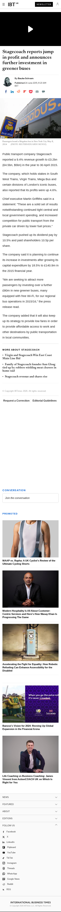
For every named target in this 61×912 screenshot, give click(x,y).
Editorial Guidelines (45, 400)
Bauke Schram (26, 78)
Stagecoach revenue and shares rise (26, 376)
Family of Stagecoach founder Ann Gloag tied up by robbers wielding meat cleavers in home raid (29, 368)
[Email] (37, 91)
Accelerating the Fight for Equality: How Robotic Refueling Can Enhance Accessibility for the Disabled (30, 667)
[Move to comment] (43, 91)
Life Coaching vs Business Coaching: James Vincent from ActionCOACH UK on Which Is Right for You (27, 779)
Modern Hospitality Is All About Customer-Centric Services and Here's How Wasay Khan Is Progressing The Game (29, 614)
